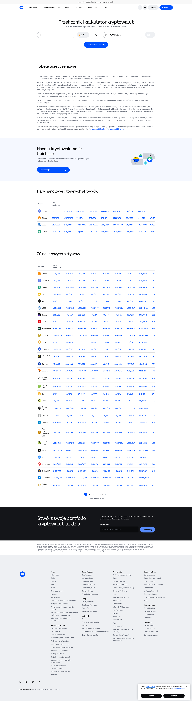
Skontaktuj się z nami (152, 578)
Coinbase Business (89, 605)
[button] (51, 7)
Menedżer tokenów (89, 611)
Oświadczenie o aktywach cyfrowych (61, 619)
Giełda (84, 625)
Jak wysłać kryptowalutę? (61, 671)
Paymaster (117, 601)
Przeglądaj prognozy (90, 594)
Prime (84, 619)
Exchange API (118, 626)
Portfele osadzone (120, 585)
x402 (114, 594)
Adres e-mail (104, 525)
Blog (52, 585)
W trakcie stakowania (90, 622)
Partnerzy (54, 581)
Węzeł (115, 613)
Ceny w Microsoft (151, 632)
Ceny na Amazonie (151, 635)
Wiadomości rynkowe (59, 651)
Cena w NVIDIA (150, 625)
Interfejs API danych (121, 607)
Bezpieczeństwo (57, 591)
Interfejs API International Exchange (123, 630)
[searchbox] (150, 35)
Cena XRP (148, 618)
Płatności (85, 608)
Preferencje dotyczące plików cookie (62, 608)
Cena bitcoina (149, 608)
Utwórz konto (149, 581)
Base (115, 578)
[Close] (187, 686)
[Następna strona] (105, 494)
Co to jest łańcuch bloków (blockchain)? (61, 661)
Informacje (55, 575)
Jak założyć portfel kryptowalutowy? (58, 667)
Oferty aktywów (88, 602)
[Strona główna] (21, 7)
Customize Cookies (178, 688)
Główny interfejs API (121, 635)
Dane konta (148, 588)
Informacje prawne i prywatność (63, 601)
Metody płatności (151, 591)
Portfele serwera (119, 581)
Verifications (118, 610)
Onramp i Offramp (120, 591)
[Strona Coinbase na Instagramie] (33, 682)
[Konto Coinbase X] (20, 682)
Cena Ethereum (150, 611)
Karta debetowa (88, 591)
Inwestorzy (55, 594)
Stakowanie (117, 620)
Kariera (53, 578)
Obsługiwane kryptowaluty (154, 597)
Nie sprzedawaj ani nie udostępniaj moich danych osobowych (64, 614)
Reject (151, 696)
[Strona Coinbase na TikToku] (39, 682)
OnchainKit (117, 604)
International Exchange (91, 629)
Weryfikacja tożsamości (153, 585)
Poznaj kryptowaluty (59, 628)
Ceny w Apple (149, 629)
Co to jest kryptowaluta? (60, 657)
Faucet (115, 623)
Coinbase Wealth (88, 585)
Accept (174, 696)
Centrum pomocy (151, 575)
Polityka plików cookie (60, 604)
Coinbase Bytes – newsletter (62, 638)
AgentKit (116, 617)
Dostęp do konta (150, 594)
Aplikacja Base (87, 578)
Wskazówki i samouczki (60, 644)
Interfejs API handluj (121, 597)
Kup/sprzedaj (87, 575)
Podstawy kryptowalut (59, 641)
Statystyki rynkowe (58, 635)
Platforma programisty (122, 575)
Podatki (54, 675)
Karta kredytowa (88, 588)
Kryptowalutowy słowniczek (62, 647)
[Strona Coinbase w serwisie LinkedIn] (26, 682)
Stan (146, 601)
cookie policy (150, 686)
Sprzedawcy (55, 597)
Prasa (53, 588)
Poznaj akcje (55, 631)
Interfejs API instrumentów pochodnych (123, 639)
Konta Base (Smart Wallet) (123, 588)
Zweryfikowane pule (90, 635)
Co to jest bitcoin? (58, 654)
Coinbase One (87, 581)
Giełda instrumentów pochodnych (95, 632)
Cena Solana (149, 615)
